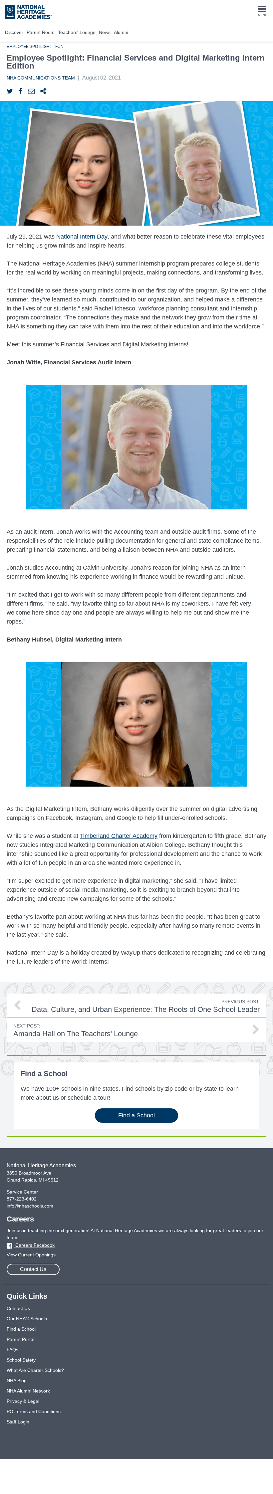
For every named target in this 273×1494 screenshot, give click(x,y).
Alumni (121, 32)
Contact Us (33, 1269)
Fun (59, 46)
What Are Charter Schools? (35, 1370)
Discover (14, 32)
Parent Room (41, 32)
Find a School (136, 1115)
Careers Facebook (34, 1245)
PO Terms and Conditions (34, 1411)
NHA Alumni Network (28, 1391)
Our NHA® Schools (27, 1318)
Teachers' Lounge (77, 32)
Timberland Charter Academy (118, 836)
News (105, 32)
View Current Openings (31, 1254)
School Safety (21, 1360)
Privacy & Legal (23, 1401)
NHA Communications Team (41, 78)
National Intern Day (82, 236)
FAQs (12, 1349)
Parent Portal (20, 1339)
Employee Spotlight (29, 46)
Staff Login (18, 1421)
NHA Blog (17, 1380)
